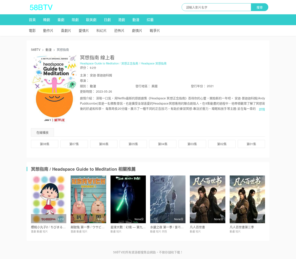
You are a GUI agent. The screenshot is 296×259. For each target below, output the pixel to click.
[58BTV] (41, 7)
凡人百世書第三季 (242, 227)
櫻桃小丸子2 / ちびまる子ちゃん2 (53, 227)
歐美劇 (91, 19)
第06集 (104, 144)
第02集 (222, 144)
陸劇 (75, 19)
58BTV (35, 49)
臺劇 (60, 19)
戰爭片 (155, 30)
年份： (198, 86)
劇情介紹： (87, 98)
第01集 (251, 144)
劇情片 (137, 30)
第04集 (163, 144)
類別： (84, 86)
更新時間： (87, 91)
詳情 (262, 109)
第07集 (74, 144)
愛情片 (84, 30)
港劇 (121, 19)
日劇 (107, 19)
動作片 (48, 30)
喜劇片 (66, 30)
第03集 (192, 144)
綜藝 (150, 19)
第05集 (133, 144)
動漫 (135, 19)
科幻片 (101, 30)
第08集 (44, 144)
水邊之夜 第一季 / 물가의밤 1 (169, 227)
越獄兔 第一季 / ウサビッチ (89, 227)
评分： (84, 67)
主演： (84, 75)
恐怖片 (119, 30)
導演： (84, 80)
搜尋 (260, 7)
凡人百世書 (197, 227)
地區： (143, 86)
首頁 (32, 19)
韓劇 (46, 19)
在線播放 (42, 132)
